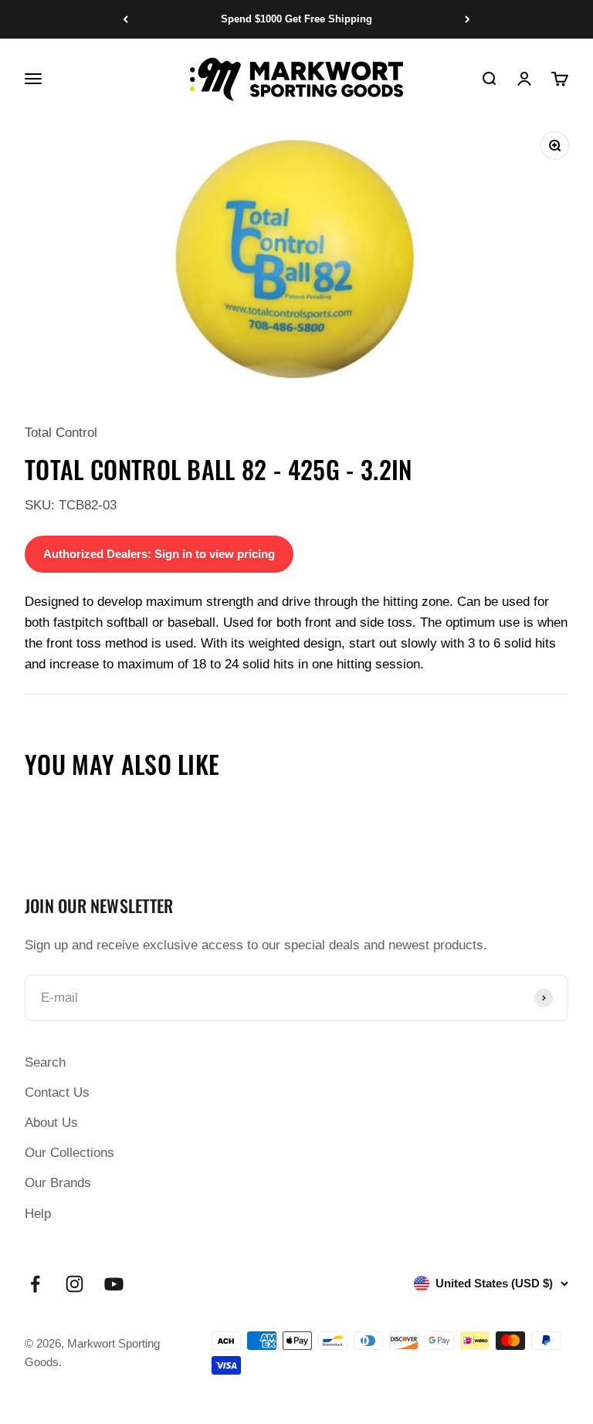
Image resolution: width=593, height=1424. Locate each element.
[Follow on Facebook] (35, 1283)
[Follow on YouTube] (113, 1283)
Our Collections (69, 1152)
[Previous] (125, 19)
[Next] (467, 19)
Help (38, 1213)
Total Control (61, 432)
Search (45, 1062)
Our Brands (58, 1182)
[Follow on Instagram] (74, 1283)
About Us (51, 1122)
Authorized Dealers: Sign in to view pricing (159, 553)
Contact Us (57, 1092)
